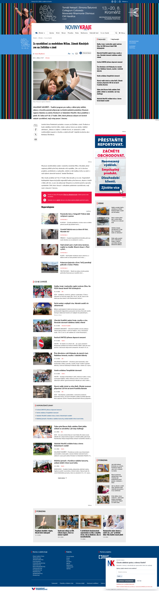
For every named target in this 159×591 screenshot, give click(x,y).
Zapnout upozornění (126, 581)
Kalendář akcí (94, 33)
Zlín (62, 291)
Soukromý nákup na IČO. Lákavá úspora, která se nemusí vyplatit (66, 532)
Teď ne (139, 581)
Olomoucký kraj (37, 568)
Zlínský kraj (36, 575)
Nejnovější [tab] (101, 39)
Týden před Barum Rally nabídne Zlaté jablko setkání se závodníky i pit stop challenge (108, 91)
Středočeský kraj (37, 573)
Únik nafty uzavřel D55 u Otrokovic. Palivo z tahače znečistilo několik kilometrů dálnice (116, 241)
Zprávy (51, 33)
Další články (61, 478)
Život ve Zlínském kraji (70, 194)
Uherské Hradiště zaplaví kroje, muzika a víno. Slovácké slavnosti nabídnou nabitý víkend (109, 55)
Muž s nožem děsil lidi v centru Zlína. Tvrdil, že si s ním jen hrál (117, 220)
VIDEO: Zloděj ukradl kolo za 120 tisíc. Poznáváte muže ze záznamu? (116, 230)
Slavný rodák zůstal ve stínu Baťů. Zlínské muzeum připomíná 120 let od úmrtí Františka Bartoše (109, 82)
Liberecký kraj (37, 564)
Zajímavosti (69, 567)
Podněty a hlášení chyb (66, 583)
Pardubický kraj (37, 570)
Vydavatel (54, 583)
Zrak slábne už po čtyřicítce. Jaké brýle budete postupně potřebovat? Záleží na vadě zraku (117, 499)
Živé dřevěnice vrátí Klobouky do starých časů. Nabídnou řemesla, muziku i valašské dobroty (110, 69)
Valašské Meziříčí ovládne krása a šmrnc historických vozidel (54, 415)
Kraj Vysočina (37, 561)
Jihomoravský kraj (38, 559)
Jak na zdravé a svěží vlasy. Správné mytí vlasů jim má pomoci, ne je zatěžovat (117, 488)
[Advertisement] (66, 149)
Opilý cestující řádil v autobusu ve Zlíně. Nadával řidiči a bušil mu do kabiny (117, 210)
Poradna (70, 33)
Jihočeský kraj (37, 558)
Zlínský (41, 33)
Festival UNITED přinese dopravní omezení (70, 337)
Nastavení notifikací (92, 583)
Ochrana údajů (80, 583)
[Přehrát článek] (81, 53)
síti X (58, 200)
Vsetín (63, 340)
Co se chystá (105, 33)
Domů (35, 38)
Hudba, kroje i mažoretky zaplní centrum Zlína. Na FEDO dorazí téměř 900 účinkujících (109, 46)
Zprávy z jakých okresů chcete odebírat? (127, 568)
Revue (64, 33)
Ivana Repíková (40, 54)
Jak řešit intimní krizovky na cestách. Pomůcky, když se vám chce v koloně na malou (117, 468)
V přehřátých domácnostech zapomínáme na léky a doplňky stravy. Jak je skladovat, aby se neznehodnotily (90, 533)
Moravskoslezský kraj (39, 566)
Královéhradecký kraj (39, 563)
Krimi (58, 33)
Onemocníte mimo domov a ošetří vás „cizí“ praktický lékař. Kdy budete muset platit (113, 532)
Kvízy (77, 33)
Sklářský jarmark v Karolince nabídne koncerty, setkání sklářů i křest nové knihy (59, 418)
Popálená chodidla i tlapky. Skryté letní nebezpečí (44, 531)
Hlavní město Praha (38, 556)
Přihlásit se (125, 1)
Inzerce (103, 583)
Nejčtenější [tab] (115, 39)
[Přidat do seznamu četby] (77, 53)
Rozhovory (84, 33)
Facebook (112, 2)
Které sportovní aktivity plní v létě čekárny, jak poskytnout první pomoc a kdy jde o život (116, 478)
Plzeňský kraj (36, 571)
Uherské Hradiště (66, 325)
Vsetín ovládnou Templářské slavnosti (68, 370)
